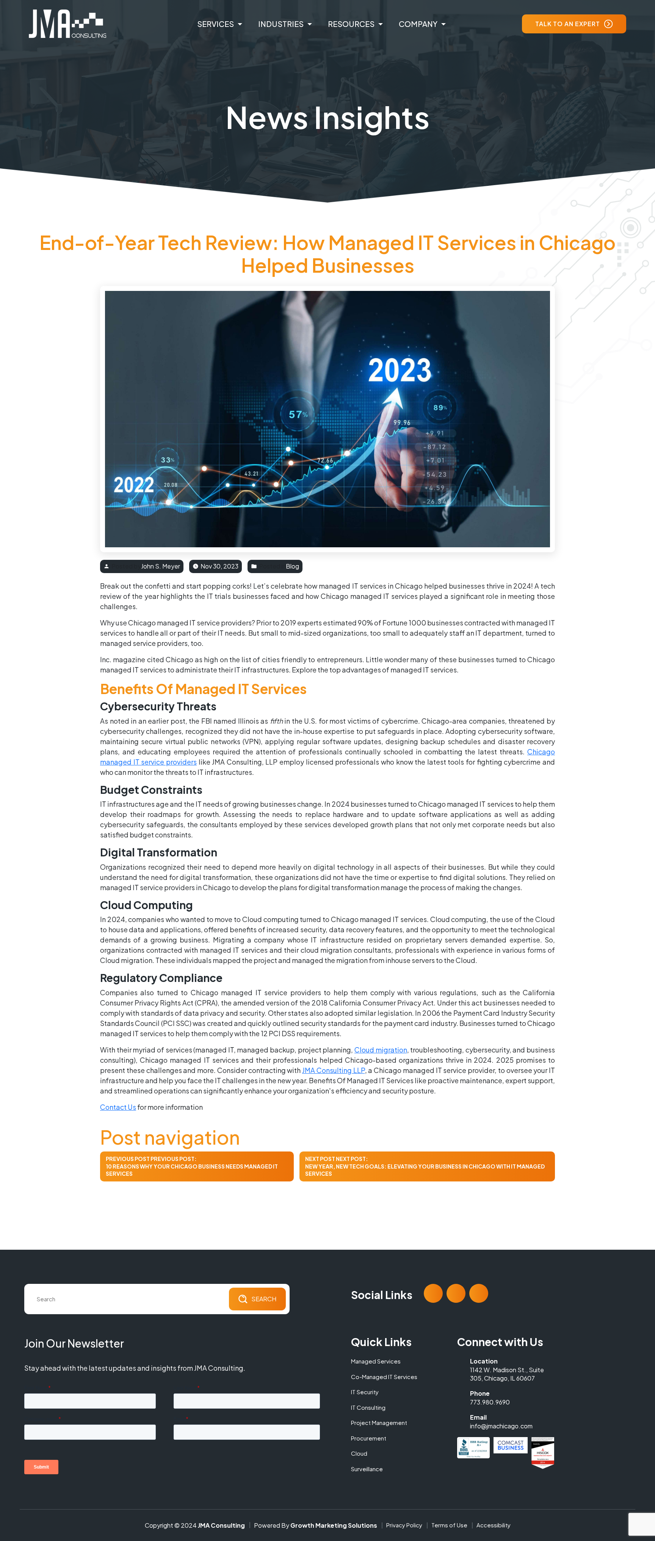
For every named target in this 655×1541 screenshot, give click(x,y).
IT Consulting (368, 1407)
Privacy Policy (404, 1524)
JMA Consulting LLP (333, 1070)
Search (263, 1299)
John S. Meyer (160, 566)
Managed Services (376, 1361)
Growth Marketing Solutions (333, 1525)
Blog (292, 566)
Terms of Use (449, 1524)
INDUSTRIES (281, 23)
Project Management (379, 1422)
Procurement (368, 1438)
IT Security (365, 1391)
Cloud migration (380, 1049)
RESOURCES (351, 23)
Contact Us (118, 1107)
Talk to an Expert (567, 24)
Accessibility (493, 1524)
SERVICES (215, 23)
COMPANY (418, 23)
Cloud (359, 1453)
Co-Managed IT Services (384, 1376)
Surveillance (367, 1468)
